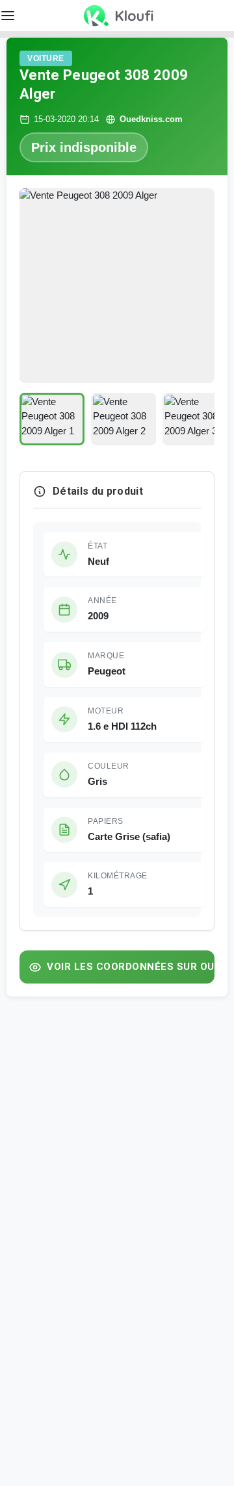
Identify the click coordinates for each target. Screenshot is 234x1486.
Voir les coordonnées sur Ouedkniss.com (130, 966)
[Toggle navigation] (226, 15)
